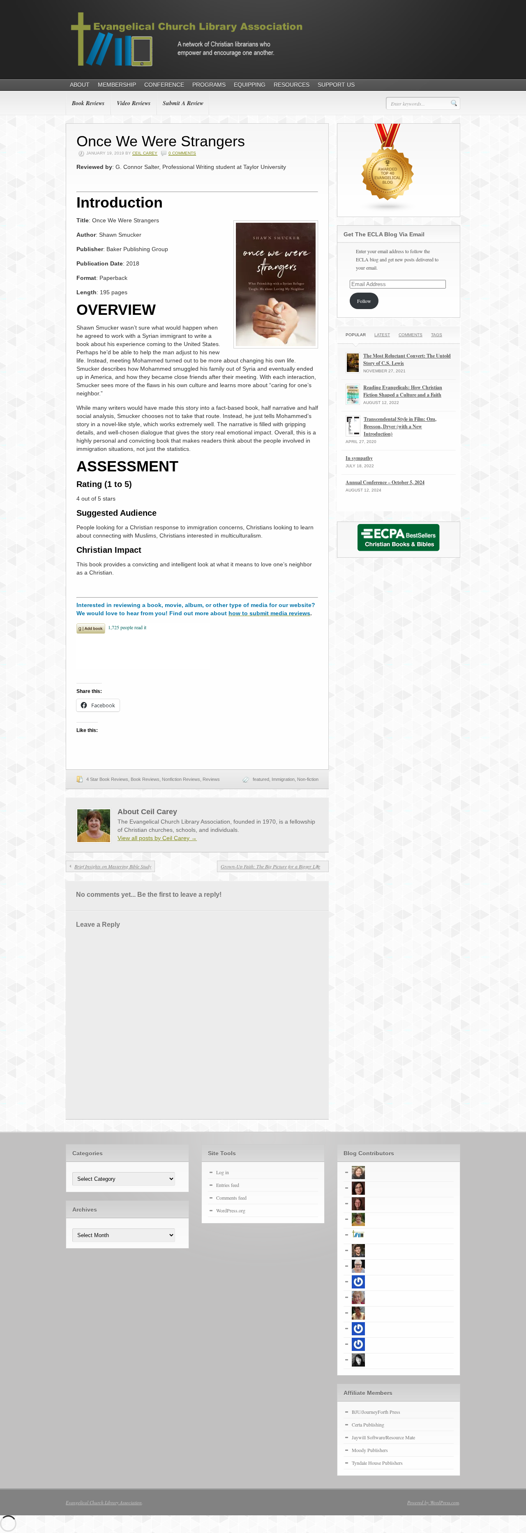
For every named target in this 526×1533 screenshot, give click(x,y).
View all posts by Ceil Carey (157, 838)
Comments (410, 334)
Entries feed (227, 1185)
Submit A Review (183, 103)
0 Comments (182, 153)
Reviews (211, 779)
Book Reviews (88, 103)
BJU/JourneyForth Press (376, 1411)
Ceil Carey (144, 153)
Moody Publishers (370, 1450)
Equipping (249, 84)
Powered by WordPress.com (433, 1502)
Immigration (283, 779)
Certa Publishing (368, 1424)
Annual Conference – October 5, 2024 (385, 482)
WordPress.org (230, 1210)
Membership (117, 84)
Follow (364, 301)
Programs (209, 84)
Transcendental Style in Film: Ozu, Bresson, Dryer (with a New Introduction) (400, 426)
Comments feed (231, 1197)
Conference (164, 84)
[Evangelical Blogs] (388, 210)
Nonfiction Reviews (181, 779)
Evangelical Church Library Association (104, 1502)
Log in (222, 1172)
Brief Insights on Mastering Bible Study (112, 866)
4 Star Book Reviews (107, 779)
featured (261, 779)
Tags (436, 334)
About (80, 84)
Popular (356, 334)
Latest (382, 334)
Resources (291, 84)
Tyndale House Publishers (377, 1462)
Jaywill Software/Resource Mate (383, 1437)
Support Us (336, 84)
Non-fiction (307, 779)
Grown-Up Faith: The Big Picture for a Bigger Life (270, 866)
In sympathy (359, 458)
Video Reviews (133, 103)
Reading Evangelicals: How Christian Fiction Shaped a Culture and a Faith (402, 391)
